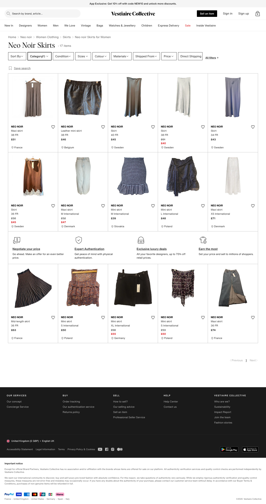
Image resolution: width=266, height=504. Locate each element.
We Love (69, 26)
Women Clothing (47, 37)
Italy (68, 499)
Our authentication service (78, 407)
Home (12, 37)
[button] (257, 13)
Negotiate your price (26, 249)
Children (146, 26)
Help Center (171, 402)
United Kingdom (21, 499)
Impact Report (222, 412)
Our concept (14, 402)
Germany (51, 499)
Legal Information (45, 449)
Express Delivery (168, 26)
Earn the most (208, 249)
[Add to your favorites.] (53, 127)
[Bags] (106, 25)
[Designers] (34, 25)
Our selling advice (123, 407)
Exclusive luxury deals (152, 249)
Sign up (243, 13)
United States (37, 499)
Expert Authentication (89, 249)
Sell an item (207, 13)
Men (56, 26)
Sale (188, 26)
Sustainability (222, 407)
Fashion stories (223, 423)
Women (42, 26)
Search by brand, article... (27, 13)
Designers (25, 26)
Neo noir (26, 37)
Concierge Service (18, 407)
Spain (60, 499)
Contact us (170, 407)
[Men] (61, 25)
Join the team (222, 417)
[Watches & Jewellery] (138, 25)
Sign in (228, 13)
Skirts (67, 37)
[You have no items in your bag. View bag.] (257, 13)
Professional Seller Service (129, 417)
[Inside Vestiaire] (218, 25)
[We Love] (78, 25)
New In (9, 26)
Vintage (86, 26)
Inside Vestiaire (206, 26)
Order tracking (71, 402)
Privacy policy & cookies (81, 449)
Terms (61, 449)
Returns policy (71, 412)
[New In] (16, 25)
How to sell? (120, 402)
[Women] (50, 25)
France (8, 499)
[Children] (155, 25)
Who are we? (222, 402)
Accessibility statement (20, 449)
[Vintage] (93, 25)
